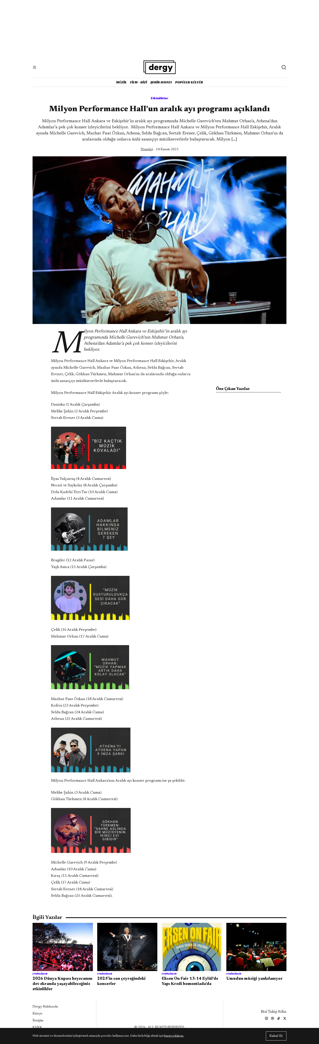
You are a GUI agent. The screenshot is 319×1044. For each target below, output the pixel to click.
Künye (37, 1013)
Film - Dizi (138, 82)
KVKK (37, 1027)
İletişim (38, 1020)
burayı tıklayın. (174, 1035)
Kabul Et (276, 1036)
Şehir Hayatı (161, 82)
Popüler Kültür (189, 82)
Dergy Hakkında (45, 1006)
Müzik (121, 82)
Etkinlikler (159, 98)
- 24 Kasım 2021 (160, 149)
